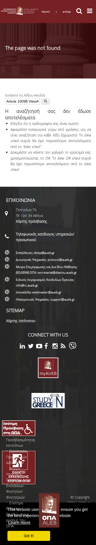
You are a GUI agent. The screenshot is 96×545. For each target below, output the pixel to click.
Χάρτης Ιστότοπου (20, 320)
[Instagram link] (56, 346)
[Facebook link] (48, 346)
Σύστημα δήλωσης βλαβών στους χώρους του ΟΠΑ (17, 514)
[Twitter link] (32, 346)
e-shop (67, 11)
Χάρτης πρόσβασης (31, 221)
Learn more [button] (19, 522)
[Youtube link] (40, 346)
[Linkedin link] (24, 346)
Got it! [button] (29, 535)
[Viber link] (72, 348)
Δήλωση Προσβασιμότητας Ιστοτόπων (20, 439)
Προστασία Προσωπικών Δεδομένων (16, 457)
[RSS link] (65, 346)
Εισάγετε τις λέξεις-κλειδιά (25, 95)
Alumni (46, 11)
